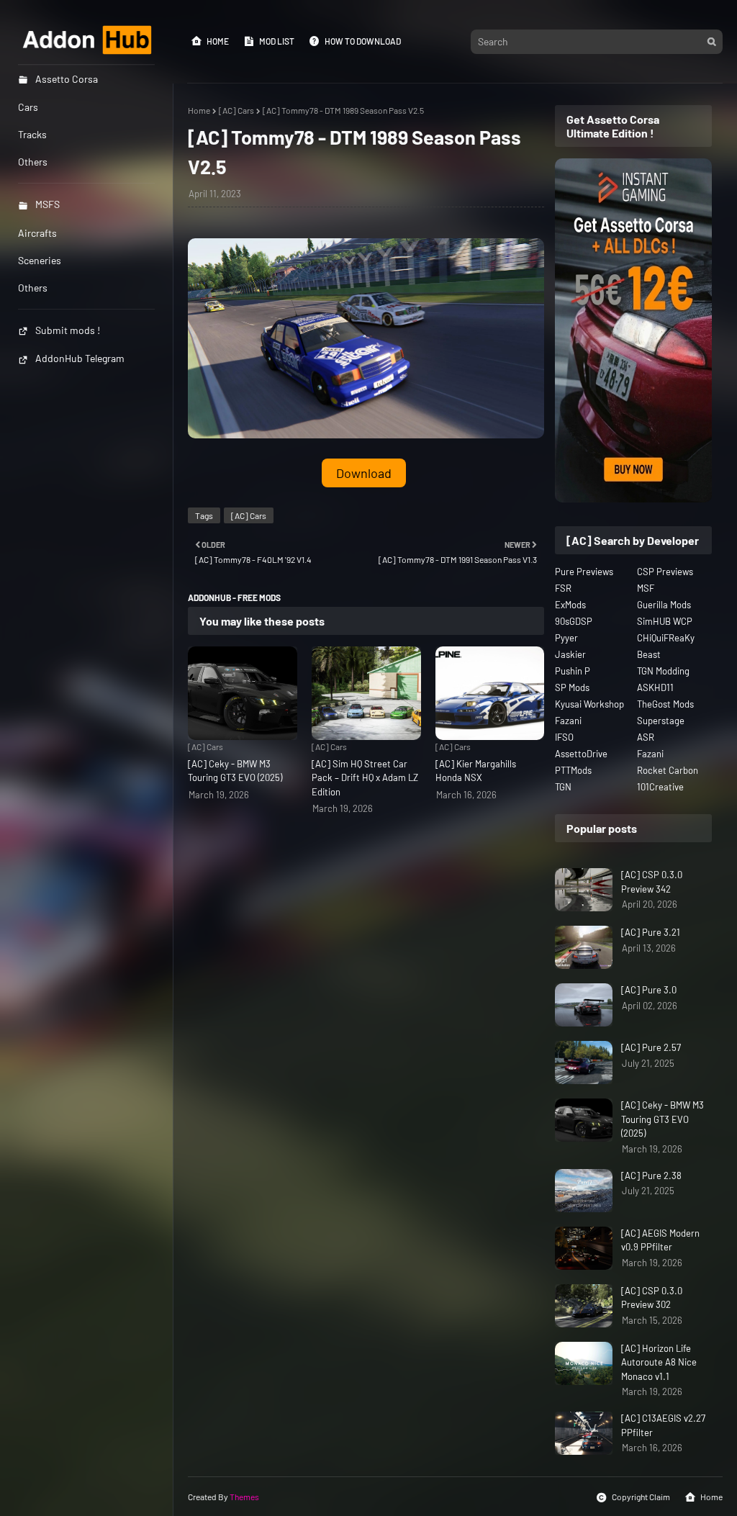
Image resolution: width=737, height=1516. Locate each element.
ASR (645, 737)
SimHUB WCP (664, 621)
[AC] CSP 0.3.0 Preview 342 (651, 882)
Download (364, 473)
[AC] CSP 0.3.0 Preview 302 (651, 1298)
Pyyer (566, 638)
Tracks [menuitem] (32, 134)
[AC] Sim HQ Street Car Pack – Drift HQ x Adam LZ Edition (365, 778)
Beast (649, 654)
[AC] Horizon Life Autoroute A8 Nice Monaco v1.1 (659, 1362)
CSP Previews (665, 571)
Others (33, 287)
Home (218, 41)
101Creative (660, 787)
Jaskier (570, 654)
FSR (563, 588)
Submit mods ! (67, 330)
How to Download (363, 41)
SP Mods (572, 687)
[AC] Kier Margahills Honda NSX (475, 771)
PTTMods (573, 770)
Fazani (568, 720)
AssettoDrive (581, 753)
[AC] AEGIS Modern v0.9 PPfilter (660, 1240)
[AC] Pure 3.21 (650, 932)
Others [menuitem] (33, 161)
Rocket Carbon (667, 770)
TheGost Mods (665, 704)
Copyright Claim (641, 1497)
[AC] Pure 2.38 (651, 1175)
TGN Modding (663, 671)
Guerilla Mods (664, 604)
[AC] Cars (236, 110)
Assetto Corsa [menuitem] (66, 79)
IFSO (564, 737)
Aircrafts (37, 233)
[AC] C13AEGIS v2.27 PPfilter (663, 1425)
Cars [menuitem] (28, 107)
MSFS (47, 204)
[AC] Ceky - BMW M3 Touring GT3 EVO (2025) (235, 771)
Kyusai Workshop (589, 704)
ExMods (570, 604)
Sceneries (39, 260)
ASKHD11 (655, 687)
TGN (563, 787)
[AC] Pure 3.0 (649, 990)
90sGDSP (573, 621)
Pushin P (572, 671)
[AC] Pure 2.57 (651, 1047)
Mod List (276, 41)
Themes (244, 1497)
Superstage (660, 720)
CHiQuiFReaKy (666, 638)
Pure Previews (584, 571)
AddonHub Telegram (80, 358)
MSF (645, 588)
